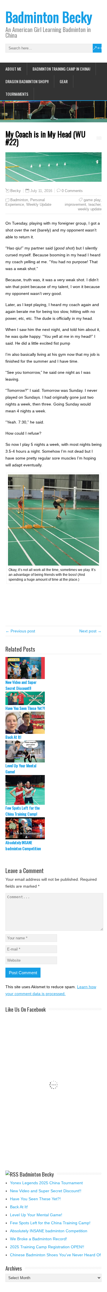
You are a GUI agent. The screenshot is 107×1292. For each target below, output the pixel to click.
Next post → (90, 631)
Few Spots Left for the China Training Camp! (22, 811)
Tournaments (16, 94)
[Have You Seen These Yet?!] (53, 698)
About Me (13, 69)
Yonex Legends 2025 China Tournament (46, 1183)
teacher (94, 204)
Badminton (19, 200)
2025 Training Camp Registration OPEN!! (47, 1247)
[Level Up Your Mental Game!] (53, 751)
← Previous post (20, 631)
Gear (64, 81)
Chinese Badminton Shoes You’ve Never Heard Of (55, 1255)
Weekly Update (38, 204)
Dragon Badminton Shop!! (27, 81)
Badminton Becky (48, 17)
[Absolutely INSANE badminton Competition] (53, 828)
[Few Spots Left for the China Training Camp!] (53, 790)
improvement (75, 204)
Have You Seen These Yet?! (25, 708)
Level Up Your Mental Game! (20, 768)
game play (92, 200)
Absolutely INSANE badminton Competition (23, 845)
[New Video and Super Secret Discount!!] (53, 668)
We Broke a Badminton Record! (38, 1239)
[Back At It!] (53, 723)
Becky (15, 191)
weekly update (90, 209)
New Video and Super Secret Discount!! (21, 685)
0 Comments (72, 191)
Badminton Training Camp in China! (61, 69)
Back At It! (13, 737)
